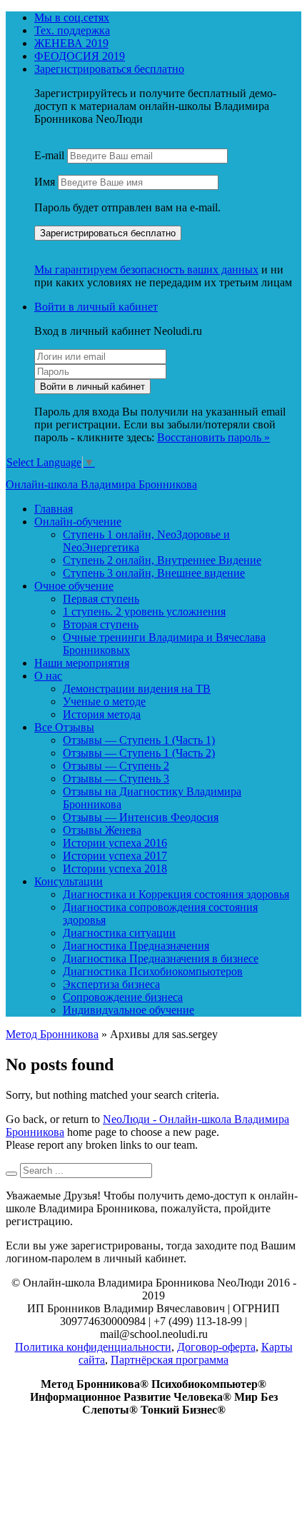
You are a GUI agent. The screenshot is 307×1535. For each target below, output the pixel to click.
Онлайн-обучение (77, 521)
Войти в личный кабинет (96, 307)
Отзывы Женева (102, 830)
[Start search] (11, 1174)
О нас (48, 676)
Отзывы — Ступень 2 (116, 766)
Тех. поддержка (72, 30)
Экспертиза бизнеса (111, 984)
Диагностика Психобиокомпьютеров (153, 971)
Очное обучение (74, 586)
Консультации (68, 881)
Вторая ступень (101, 624)
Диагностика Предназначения (136, 946)
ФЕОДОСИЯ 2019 (79, 56)
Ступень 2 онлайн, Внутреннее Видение (162, 560)
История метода (102, 714)
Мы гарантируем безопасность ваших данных (146, 269)
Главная (53, 509)
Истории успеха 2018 (115, 868)
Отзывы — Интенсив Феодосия (140, 817)
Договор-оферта (216, 1347)
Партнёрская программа (169, 1360)
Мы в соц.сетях (71, 17)
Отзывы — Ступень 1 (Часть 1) (139, 740)
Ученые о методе (104, 701)
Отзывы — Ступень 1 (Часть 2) (139, 753)
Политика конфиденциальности (93, 1347)
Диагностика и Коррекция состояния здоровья (176, 894)
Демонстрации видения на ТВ (137, 689)
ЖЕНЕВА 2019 (71, 43)
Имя (44, 182)
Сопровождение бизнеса (123, 997)
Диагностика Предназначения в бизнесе (160, 958)
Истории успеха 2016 (115, 843)
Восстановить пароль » (213, 437)
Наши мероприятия (81, 663)
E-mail (49, 155)
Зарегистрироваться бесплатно (109, 69)
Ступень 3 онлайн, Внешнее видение (154, 573)
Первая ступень (101, 599)
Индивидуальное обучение (128, 1010)
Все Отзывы (64, 727)
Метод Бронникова (52, 1034)
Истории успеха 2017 (115, 856)
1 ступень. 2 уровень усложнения (144, 611)
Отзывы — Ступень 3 (116, 778)
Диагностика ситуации (119, 933)
